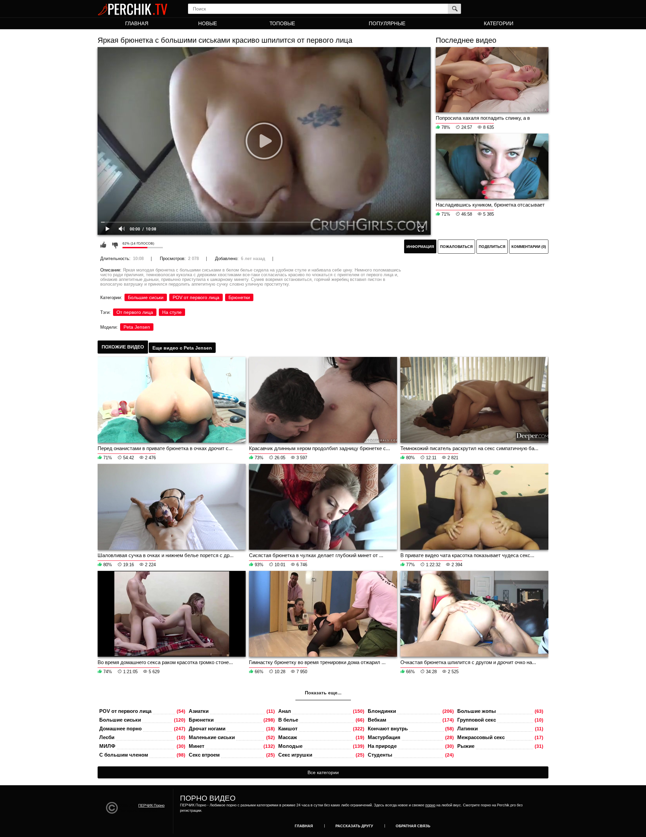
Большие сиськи (146, 297)
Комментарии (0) (528, 247)
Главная (136, 23)
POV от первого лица (196, 297)
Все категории (323, 772)
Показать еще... (323, 692)
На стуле (172, 312)
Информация (420, 247)
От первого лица (134, 312)
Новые (207, 23)
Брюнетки (239, 297)
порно (430, 805)
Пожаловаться (456, 247)
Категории (498, 23)
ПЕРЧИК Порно (151, 805)
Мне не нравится (114, 245)
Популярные (387, 23)
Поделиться (492, 247)
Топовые (282, 23)
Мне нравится (103, 245)
